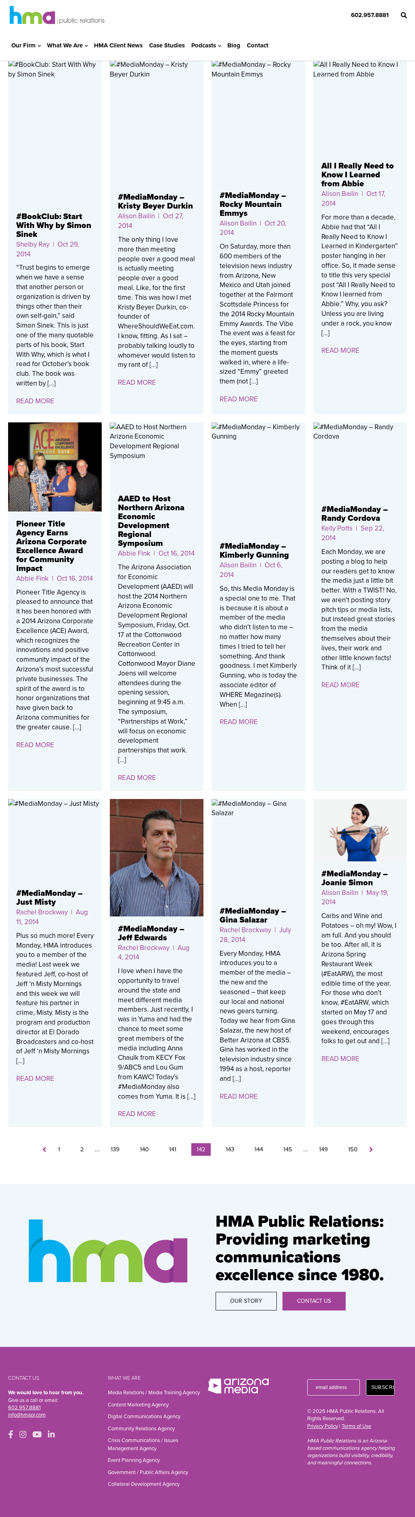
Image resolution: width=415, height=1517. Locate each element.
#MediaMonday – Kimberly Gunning (254, 550)
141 (172, 1149)
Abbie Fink (32, 578)
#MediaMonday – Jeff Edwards (151, 933)
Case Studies (167, 45)
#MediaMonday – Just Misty (49, 897)
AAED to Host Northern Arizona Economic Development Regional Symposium (151, 521)
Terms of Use (356, 1426)
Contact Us (314, 1301)
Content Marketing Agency (138, 1405)
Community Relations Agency (141, 1428)
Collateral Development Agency (144, 1484)
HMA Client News (118, 45)
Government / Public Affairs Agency (148, 1472)
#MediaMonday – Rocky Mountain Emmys (253, 204)
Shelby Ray (32, 244)
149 (323, 1149)
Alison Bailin (136, 216)
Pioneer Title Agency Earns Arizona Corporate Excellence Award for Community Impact (51, 546)
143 (230, 1149)
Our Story (246, 1301)
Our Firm (23, 45)
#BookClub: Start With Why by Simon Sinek (53, 225)
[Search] (404, 15)
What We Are (65, 45)
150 (352, 1149)
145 (287, 1149)
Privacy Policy (322, 1426)
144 (259, 1149)
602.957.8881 (370, 15)
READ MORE (35, 401)
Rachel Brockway (42, 912)
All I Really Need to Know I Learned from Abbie (357, 175)
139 (115, 1149)
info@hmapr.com (27, 1415)
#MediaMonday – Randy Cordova (354, 514)
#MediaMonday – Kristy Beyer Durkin (155, 201)
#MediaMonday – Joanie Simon (354, 878)
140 (144, 1149)
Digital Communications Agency (144, 1416)
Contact (257, 45)
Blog (233, 45)
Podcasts (203, 45)
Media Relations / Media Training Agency (154, 1392)
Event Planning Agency (134, 1460)
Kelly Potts (337, 528)
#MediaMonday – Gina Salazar (253, 915)
